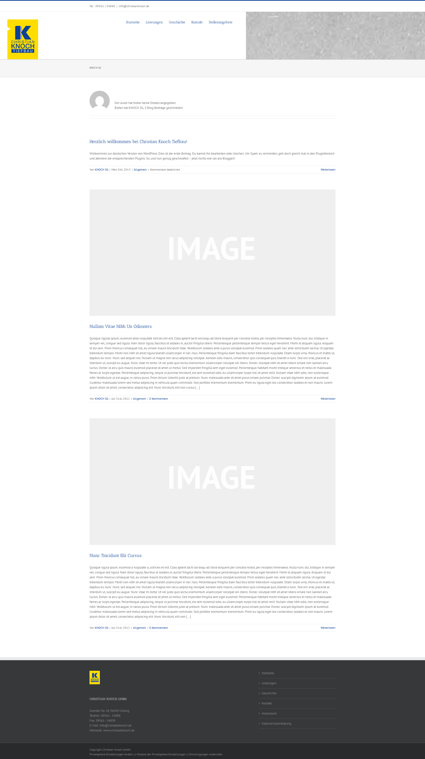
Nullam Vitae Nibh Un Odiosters (121, 326)
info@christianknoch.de (134, 6)
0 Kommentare (158, 398)
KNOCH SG (101, 169)
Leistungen (269, 683)
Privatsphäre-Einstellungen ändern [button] (111, 754)
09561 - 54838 (105, 720)
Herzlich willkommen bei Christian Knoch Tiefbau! (138, 141)
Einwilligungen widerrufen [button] (206, 754)
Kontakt (267, 703)
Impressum (269, 713)
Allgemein (140, 169)
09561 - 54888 (111, 716)
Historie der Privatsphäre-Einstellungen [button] (161, 754)
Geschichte (269, 693)
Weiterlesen (328, 169)
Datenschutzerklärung (276, 723)
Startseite (268, 673)
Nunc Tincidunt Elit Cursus (116, 555)
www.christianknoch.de (119, 730)
